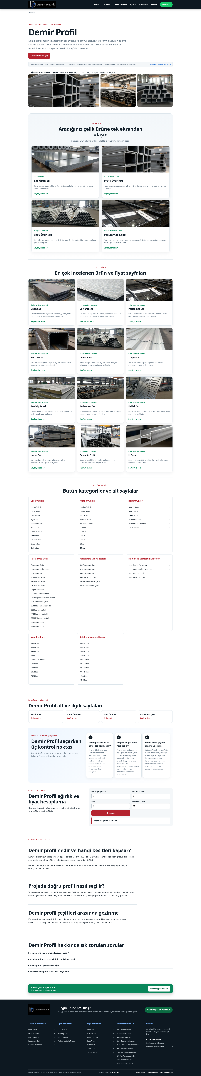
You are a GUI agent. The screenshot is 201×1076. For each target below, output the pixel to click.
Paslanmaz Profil (100, 523)
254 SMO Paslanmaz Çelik (51, 606)
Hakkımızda (140, 1073)
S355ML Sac (100, 647)
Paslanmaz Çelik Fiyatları (51, 569)
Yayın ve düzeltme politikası (160, 64)
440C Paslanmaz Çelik (51, 614)
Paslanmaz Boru (149, 519)
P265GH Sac (100, 664)
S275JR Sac (51, 647)
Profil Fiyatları (100, 511)
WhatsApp (166, 4)
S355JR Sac (51, 651)
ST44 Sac (51, 668)
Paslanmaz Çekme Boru (149, 523)
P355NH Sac (100, 672)
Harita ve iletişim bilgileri (159, 1046)
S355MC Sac (100, 643)
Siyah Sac (51, 519)
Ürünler (107, 4)
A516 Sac (100, 680)
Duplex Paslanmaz (51, 589)
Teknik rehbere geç (39, 55)
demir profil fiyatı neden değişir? (45, 965)
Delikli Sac (51, 548)
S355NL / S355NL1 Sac (51, 660)
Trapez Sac (51, 527)
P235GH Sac (100, 660)
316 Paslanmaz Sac (51, 581)
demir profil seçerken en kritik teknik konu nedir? (53, 959)
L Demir (100, 527)
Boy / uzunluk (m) (138, 792)
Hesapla (111, 813)
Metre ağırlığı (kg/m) (99, 792)
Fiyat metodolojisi (166, 1073)
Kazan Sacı (51, 536)
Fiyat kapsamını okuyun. (104, 72)
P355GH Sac (100, 668)
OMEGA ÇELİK (115, 1073)
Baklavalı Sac (51, 540)
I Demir (100, 532)
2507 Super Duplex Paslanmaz (51, 598)
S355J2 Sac (51, 655)
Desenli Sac (51, 544)
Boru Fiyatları (149, 511)
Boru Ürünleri (149, 507)
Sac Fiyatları (51, 511)
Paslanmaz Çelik (51, 565)
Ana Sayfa (96, 4)
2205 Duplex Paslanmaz (51, 594)
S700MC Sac (100, 655)
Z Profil (100, 548)
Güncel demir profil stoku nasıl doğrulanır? (50, 971)
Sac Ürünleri (51, 507)
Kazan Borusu (149, 527)
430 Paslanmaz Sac (51, 585)
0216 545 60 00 (153, 1039)
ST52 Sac (51, 672)
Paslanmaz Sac (51, 523)
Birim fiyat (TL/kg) (138, 801)
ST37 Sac (51, 664)
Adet (93, 801)
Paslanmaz (143, 4)
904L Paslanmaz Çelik (51, 602)
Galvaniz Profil (100, 519)
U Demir (100, 536)
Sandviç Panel (51, 532)
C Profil (100, 544)
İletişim (154, 4)
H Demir (100, 540)
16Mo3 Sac (100, 676)
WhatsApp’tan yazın (159, 988)
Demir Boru (149, 515)
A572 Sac (51, 676)
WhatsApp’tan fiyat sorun (159, 1009)
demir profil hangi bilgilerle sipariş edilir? (49, 953)
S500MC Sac (100, 651)
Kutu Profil (100, 515)
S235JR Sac (51, 643)
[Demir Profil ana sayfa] (42, 4)
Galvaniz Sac (51, 515)
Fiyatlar (133, 4)
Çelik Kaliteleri (121, 4)
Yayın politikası (152, 1073)
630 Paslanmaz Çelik (51, 610)
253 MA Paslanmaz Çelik (51, 618)
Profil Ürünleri (100, 507)
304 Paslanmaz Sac (51, 577)
